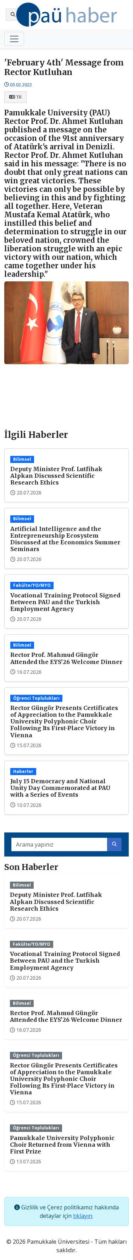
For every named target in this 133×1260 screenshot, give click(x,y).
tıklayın (82, 1216)
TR (19, 97)
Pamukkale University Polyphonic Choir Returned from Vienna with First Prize (62, 1144)
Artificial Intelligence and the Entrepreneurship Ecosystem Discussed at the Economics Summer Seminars (65, 539)
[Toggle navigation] (14, 39)
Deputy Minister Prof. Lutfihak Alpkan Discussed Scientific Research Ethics (56, 475)
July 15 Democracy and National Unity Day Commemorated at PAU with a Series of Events (60, 788)
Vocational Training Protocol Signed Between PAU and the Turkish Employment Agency (65, 602)
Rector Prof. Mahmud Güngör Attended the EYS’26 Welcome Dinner (66, 658)
